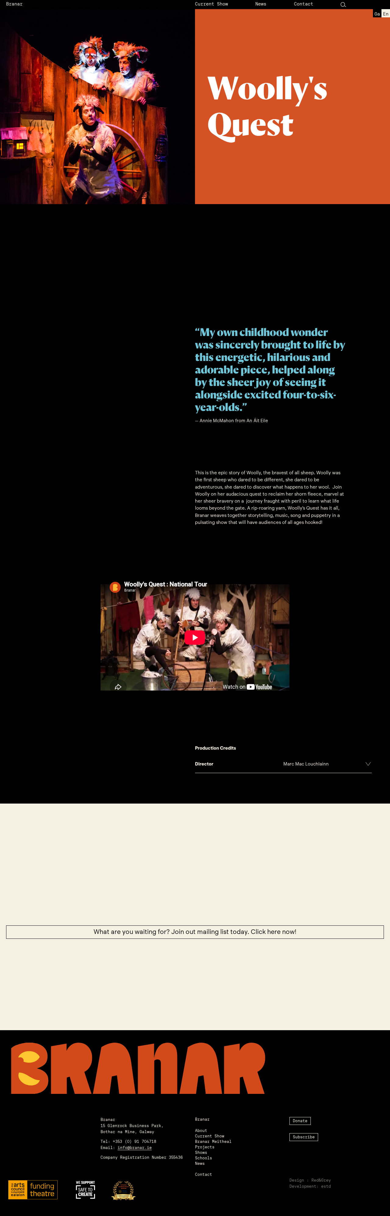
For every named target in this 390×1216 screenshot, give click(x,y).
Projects (204, 1147)
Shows (201, 1153)
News (260, 4)
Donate (300, 1121)
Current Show (211, 4)
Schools (203, 1158)
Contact (303, 4)
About (201, 1131)
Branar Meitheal (213, 1142)
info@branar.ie (135, 1148)
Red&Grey (321, 1180)
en (385, 14)
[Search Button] (343, 4)
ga (377, 14)
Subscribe (304, 1137)
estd (326, 1187)
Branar (14, 4)
